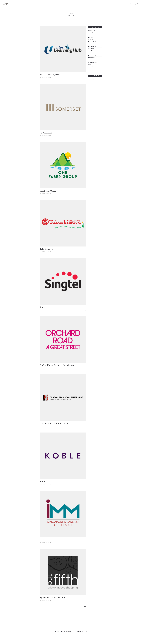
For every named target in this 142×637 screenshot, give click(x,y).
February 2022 (92, 55)
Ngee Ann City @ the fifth (52, 597)
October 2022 (91, 48)
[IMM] (63, 514)
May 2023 (90, 37)
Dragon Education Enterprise (54, 423)
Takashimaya (46, 249)
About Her (129, 4)
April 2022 (90, 53)
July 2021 (90, 66)
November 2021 (92, 59)
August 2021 (91, 64)
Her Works (115, 4)
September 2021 (92, 62)
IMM (42, 539)
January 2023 (91, 44)
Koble (42, 481)
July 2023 (90, 32)
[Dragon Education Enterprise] (63, 397)
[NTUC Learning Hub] (63, 49)
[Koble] (63, 456)
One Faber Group (48, 191)
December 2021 (92, 57)
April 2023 (90, 39)
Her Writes (122, 4)
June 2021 (90, 69)
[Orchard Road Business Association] (63, 339)
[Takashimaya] (63, 223)
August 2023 (91, 30)
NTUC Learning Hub (50, 75)
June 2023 (90, 35)
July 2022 (90, 50)
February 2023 (92, 41)
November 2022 (92, 46)
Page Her (136, 4)
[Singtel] (63, 281)
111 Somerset (46, 133)
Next (85, 606)
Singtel (43, 307)
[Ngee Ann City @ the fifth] (63, 572)
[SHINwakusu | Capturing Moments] (5, 4)
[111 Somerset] (63, 107)
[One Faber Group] (63, 165)
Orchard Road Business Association (57, 365)
